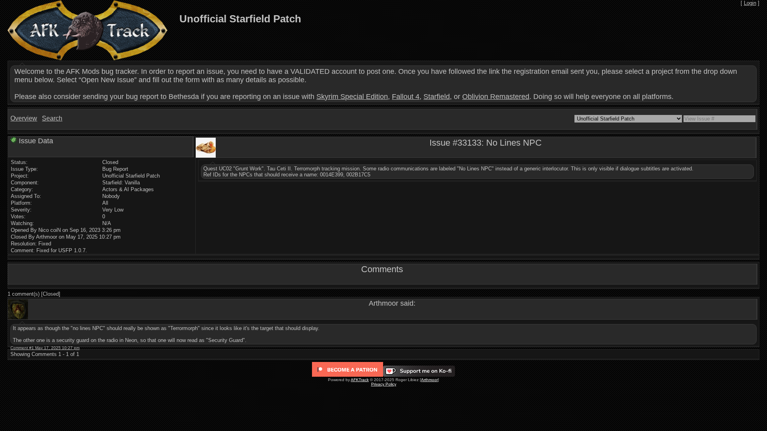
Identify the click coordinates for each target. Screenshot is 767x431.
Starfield (436, 97)
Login (750, 3)
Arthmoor (429, 380)
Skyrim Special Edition (352, 97)
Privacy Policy (383, 384)
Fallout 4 (405, 97)
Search (52, 118)
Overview (23, 118)
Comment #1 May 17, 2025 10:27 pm (44, 348)
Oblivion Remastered (495, 97)
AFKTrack (360, 380)
